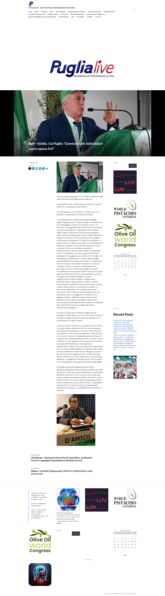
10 (115, 263)
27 (125, 267)
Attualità (44, 11)
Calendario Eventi (109, 11)
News (36, 11)
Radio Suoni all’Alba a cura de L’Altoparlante (42, 17)
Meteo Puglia (116, 308)
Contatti (98, 17)
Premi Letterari (64, 17)
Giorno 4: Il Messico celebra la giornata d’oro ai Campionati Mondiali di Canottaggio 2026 (123, 337)
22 (132, 265)
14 (128, 263)
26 (122, 267)
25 (118, 267)
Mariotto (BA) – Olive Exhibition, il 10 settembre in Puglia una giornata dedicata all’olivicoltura (125, 343)
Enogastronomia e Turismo (76, 11)
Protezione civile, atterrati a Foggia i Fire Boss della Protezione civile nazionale (123, 323)
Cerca (115, 162)
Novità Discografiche (77, 14)
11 (118, 263)
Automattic (133, 593)
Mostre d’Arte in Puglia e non (96, 14)
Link (72, 17)
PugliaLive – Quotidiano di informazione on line (51, 8)
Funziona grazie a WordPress (112, 593)
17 (115, 265)
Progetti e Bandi (52, 14)
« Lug (124, 274)
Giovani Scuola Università (36, 14)
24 (115, 267)
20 (125, 265)
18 (118, 265)
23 (135, 265)
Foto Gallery (80, 17)
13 (125, 263)
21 (128, 265)
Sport (51, 11)
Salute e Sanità (60, 11)
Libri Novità (64, 14)
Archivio (89, 17)
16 (135, 263)
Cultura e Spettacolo (94, 11)
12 (122, 263)
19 (122, 265)
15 (131, 263)
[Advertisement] (82, 37)
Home (30, 11)
